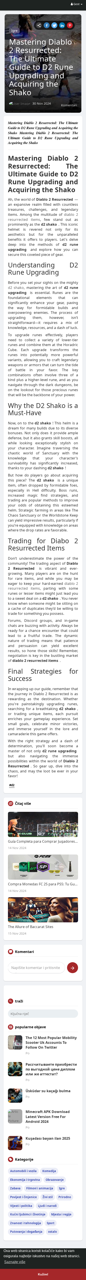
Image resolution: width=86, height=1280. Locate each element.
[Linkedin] (62, 25)
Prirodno (64, 1197)
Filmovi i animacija (39, 1188)
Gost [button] (76, 4)
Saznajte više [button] (14, 1262)
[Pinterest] (69, 25)
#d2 (11, 785)
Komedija (49, 1171)
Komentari (69, 105)
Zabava (15, 1188)
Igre (14, 30)
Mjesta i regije (61, 1214)
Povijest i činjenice (23, 1197)
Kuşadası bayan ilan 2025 (48, 1138)
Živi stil (48, 1197)
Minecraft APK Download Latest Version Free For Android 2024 (48, 1116)
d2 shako (16, 287)
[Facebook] (46, 25)
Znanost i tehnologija (25, 1223)
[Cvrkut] (54, 25)
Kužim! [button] (43, 1274)
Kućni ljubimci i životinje (27, 1214)
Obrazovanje (55, 1180)
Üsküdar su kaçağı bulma (48, 1090)
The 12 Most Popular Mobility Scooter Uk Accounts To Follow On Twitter (51, 1042)
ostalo (52, 1232)
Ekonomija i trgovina (25, 1180)
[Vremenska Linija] (39, 25)
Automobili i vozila (23, 1171)
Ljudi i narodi (47, 1206)
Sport (50, 1223)
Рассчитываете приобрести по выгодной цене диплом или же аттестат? (51, 1069)
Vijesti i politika (21, 1206)
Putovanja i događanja (26, 1232)
